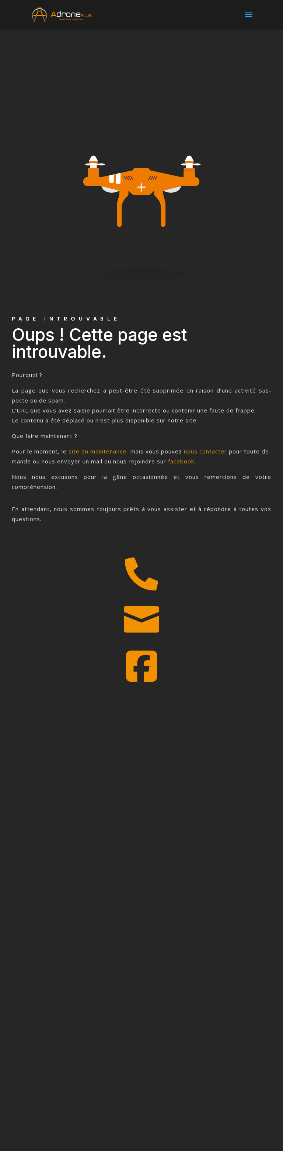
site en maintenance (97, 451)
